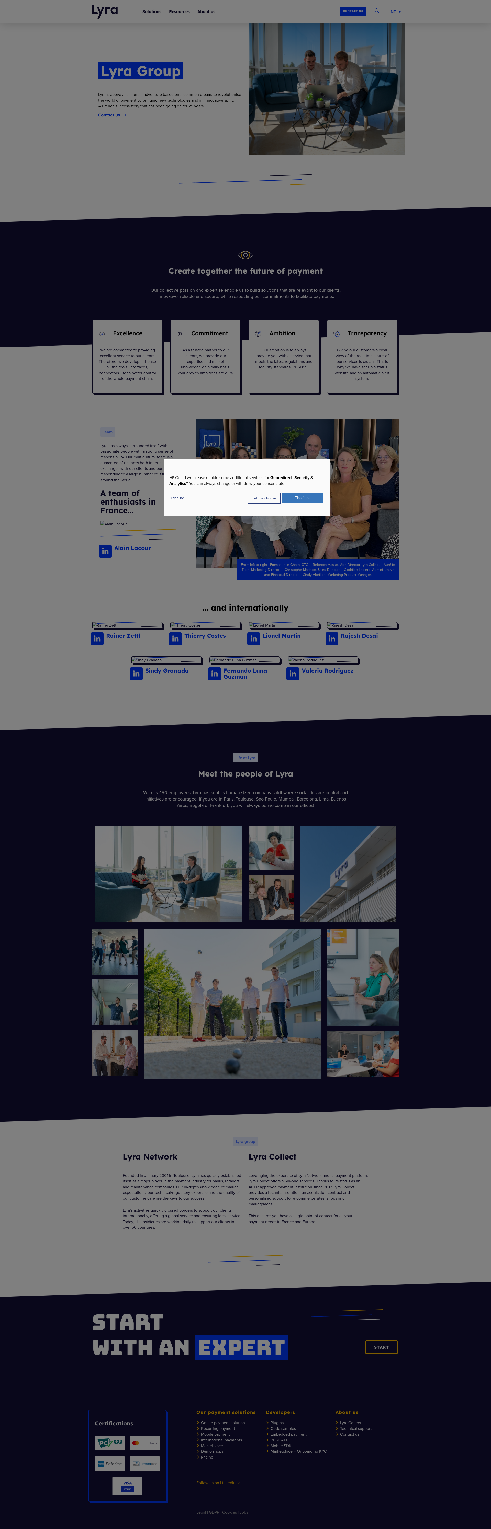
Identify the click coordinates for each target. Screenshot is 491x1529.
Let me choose (264, 498)
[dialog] (247, 487)
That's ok (303, 497)
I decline (177, 497)
